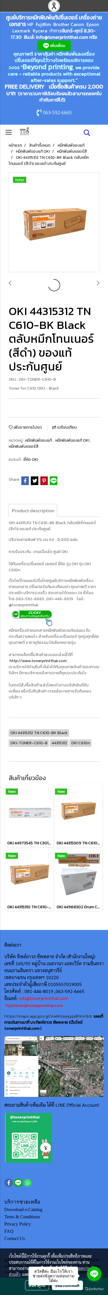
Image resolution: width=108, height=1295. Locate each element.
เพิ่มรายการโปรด (27, 427)
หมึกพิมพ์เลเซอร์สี (24, 446)
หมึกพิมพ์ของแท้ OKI (72, 440)
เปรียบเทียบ (66, 427)
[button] (85, 133)
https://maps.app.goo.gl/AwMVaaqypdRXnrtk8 (48, 1016)
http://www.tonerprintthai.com (38, 661)
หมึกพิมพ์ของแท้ (39, 440)
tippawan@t (17, 1005)
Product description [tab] (33, 510)
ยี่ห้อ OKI (30, 459)
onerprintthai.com (46, 1006)
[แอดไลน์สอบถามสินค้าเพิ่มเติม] (28, 1138)
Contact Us (14, 1238)
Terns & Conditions (22, 1216)
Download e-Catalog (23, 1209)
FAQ (9, 1231)
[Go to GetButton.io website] (94, 1289)
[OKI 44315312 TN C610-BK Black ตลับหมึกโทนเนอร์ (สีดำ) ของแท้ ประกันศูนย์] (54, 222)
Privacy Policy (17, 1224)
